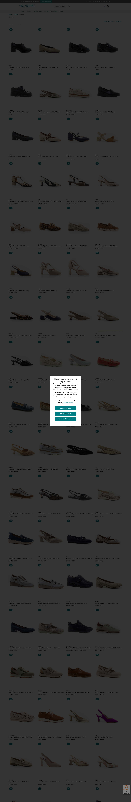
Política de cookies (68, 402)
